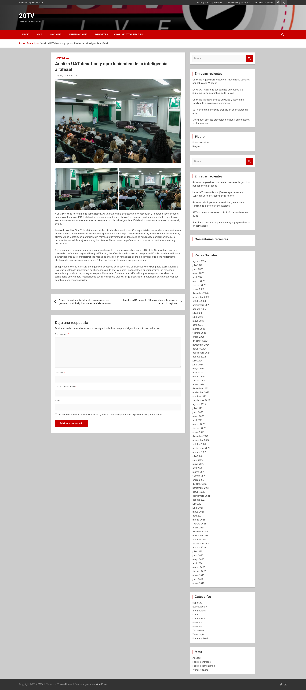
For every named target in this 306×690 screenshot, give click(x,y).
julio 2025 (197, 313)
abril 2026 (198, 277)
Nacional (218, 2)
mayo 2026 (198, 273)
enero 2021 (198, 527)
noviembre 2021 (201, 487)
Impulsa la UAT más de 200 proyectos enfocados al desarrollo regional (150, 302)
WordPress (101, 684)
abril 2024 (198, 372)
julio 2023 (197, 408)
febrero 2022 (199, 476)
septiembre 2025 (201, 305)
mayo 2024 (198, 368)
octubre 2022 (199, 444)
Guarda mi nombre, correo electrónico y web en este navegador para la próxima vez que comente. (110, 414)
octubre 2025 (199, 301)
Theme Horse (64, 684)
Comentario (62, 334)
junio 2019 (198, 579)
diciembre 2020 (200, 531)
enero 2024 (198, 384)
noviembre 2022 (201, 440)
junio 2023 (198, 412)
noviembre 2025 (201, 297)
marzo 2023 (199, 424)
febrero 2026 (199, 285)
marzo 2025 (199, 328)
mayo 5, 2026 (62, 75)
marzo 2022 (199, 472)
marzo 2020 (199, 567)
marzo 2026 (199, 281)
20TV (26, 16)
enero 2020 (198, 575)
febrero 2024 (199, 380)
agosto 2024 (199, 356)
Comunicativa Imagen (263, 2)
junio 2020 (198, 555)
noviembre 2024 (201, 344)
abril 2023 (198, 420)
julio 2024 (197, 360)
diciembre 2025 (200, 293)
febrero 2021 (199, 523)
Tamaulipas (62, 58)
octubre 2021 (199, 491)
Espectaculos (200, 606)
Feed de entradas (202, 661)
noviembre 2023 (201, 392)
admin (73, 75)
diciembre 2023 (200, 388)
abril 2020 (198, 563)
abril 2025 (198, 324)
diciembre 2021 (200, 483)
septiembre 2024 (201, 352)
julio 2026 (197, 265)
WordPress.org (200, 669)
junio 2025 (198, 317)
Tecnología (198, 634)
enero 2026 (198, 289)
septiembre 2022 (201, 448)
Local (208, 2)
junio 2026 (198, 269)
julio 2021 (197, 503)
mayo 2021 (198, 511)
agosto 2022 (199, 452)
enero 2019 (198, 583)
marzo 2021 (199, 519)
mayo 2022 (198, 464)
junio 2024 (198, 364)
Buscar (249, 58)
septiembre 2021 (201, 495)
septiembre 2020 (201, 543)
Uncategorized (200, 638)
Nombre (60, 372)
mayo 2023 (198, 416)
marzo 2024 (199, 376)
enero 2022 (198, 479)
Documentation (201, 142)
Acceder (197, 657)
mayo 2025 (198, 320)
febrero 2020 (199, 571)
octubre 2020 (199, 539)
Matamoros (199, 618)
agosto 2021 (199, 499)
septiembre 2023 (201, 400)
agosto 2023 (199, 404)
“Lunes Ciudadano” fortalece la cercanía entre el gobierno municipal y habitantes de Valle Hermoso (85, 302)
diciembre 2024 (200, 340)
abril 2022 (198, 468)
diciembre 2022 (200, 436)
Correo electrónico (65, 386)
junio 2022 (198, 460)
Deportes (245, 2)
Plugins (196, 146)
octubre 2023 (199, 396)
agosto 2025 (199, 309)
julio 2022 (197, 456)
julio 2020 (197, 551)
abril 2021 (198, 515)
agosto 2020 (199, 547)
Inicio (199, 2)
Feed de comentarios (204, 665)
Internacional (232, 2)
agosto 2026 (199, 261)
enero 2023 (198, 432)
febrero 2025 (199, 332)
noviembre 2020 (201, 535)
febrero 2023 (199, 428)
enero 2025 (198, 336)
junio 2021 (198, 507)
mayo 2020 (198, 559)
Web (57, 400)
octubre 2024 (199, 348)
